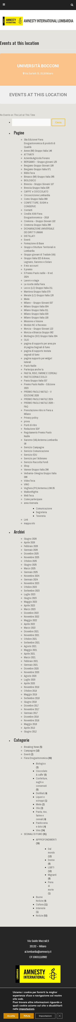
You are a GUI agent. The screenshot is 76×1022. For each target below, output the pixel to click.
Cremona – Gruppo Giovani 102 (39, 221)
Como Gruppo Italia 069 (35, 199)
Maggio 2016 (30, 724)
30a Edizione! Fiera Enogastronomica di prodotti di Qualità (39, 143)
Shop (26, 466)
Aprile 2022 (29, 624)
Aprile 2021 (29, 653)
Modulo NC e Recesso (35, 325)
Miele (27, 299)
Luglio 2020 (29, 679)
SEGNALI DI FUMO (33, 834)
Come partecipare (33, 499)
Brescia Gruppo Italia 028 (36, 187)
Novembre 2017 (31, 709)
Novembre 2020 (31, 672)
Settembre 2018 (31, 698)
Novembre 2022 (31, 616)
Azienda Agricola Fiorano (37, 158)
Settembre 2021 (31, 642)
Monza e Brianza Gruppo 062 (38, 332)
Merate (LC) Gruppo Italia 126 (38, 295)
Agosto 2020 (30, 676)
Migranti (52, 874)
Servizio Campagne (34, 447)
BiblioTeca (29, 173)
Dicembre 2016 (31, 716)
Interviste (40, 908)
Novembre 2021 (31, 635)
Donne (51, 860)
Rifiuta (27, 1015)
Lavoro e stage (31, 280)
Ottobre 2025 (30, 561)
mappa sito (29, 523)
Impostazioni (45, 1015)
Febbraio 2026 (31, 546)
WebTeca (29, 495)
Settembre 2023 (31, 590)
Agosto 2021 (30, 646)
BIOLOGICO (30, 180)
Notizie (39, 915)
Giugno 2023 (30, 598)
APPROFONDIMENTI (46, 839)
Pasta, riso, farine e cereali (41, 815)
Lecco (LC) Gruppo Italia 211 (38, 288)
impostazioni (26, 1009)
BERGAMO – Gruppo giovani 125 (40, 162)
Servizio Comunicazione (36, 451)
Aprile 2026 (29, 542)
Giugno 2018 (30, 702)
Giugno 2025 (30, 564)
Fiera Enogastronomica (36, 758)
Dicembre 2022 (31, 613)
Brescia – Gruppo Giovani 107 (39, 184)
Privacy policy (31, 417)
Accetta (11, 1015)
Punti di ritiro (30, 425)
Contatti (28, 210)
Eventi (27, 239)
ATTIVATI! (29, 154)
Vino (38, 830)
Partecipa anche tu (34, 369)
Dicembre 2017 (31, 705)
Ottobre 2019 (30, 690)
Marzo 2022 (29, 627)
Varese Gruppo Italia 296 (36, 469)
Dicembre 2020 (31, 668)
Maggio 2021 (30, 650)
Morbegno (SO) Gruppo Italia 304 (40, 336)
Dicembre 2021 (31, 631)
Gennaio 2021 (31, 664)
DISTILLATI (29, 236)
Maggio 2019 (30, 694)
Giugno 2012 (30, 731)
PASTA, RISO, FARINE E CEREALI (40, 373)
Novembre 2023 (31, 583)
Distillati (40, 793)
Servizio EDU (30, 454)
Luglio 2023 (29, 594)
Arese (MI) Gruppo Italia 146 (38, 150)
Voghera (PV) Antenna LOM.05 (39, 488)
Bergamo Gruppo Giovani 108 (38, 165)
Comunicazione (44, 508)
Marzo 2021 (29, 657)
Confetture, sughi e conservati (42, 782)
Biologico (41, 763)
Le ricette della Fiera (34, 284)
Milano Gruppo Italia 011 (36, 310)
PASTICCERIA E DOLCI (35, 377)
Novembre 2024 (31, 575)
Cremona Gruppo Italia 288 (37, 225)
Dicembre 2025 (31, 553)
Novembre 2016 (31, 720)
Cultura (40, 904)
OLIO (26, 339)
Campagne (29, 750)
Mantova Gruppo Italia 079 (37, 291)
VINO (26, 484)
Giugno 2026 (30, 538)
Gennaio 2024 (31, 579)
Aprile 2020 (29, 683)
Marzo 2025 (29, 568)
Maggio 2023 (30, 601)
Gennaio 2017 (31, 713)
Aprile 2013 (29, 727)
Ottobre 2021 (30, 638)
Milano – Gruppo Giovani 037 (38, 302)
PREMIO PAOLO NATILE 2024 (38, 399)
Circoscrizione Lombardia (37, 195)
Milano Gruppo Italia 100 (36, 317)
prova (27, 421)
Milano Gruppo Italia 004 (36, 306)
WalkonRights (31, 491)
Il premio (28, 269)
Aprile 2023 (29, 605)
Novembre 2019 (31, 687)
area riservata (31, 503)
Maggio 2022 (30, 620)
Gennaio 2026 (31, 550)
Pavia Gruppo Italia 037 (35, 380)
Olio (38, 808)
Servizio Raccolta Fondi (36, 462)
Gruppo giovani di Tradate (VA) (40, 254)
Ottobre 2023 (30, 587)
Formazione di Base (34, 243)
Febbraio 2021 (31, 661)
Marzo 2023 (29, 609)
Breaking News (31, 747)
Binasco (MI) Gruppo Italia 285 (39, 176)
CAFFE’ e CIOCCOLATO (36, 191)
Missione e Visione (33, 321)
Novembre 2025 (31, 557)
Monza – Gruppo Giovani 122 (38, 328)
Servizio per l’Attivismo (35, 458)
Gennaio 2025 (31, 572)
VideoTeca (29, 480)
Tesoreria (41, 516)
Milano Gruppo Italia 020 (36, 314)
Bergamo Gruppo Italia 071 (37, 169)
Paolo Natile (30, 365)
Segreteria (41, 512)
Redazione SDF (32, 428)
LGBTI (51, 867)
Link (26, 519)
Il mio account (31, 265)
